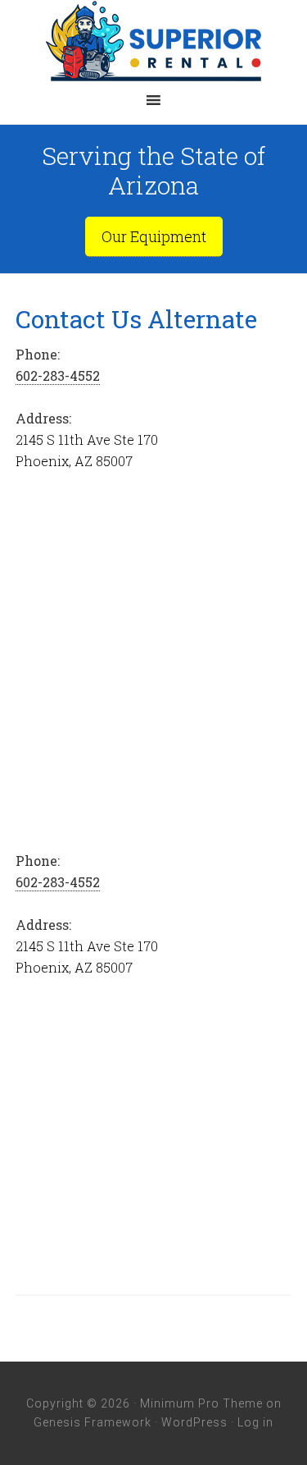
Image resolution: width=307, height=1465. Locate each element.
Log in (255, 1422)
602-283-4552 (58, 375)
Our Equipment (154, 236)
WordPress (194, 1422)
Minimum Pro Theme (201, 1403)
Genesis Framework (92, 1422)
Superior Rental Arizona (154, 41)
